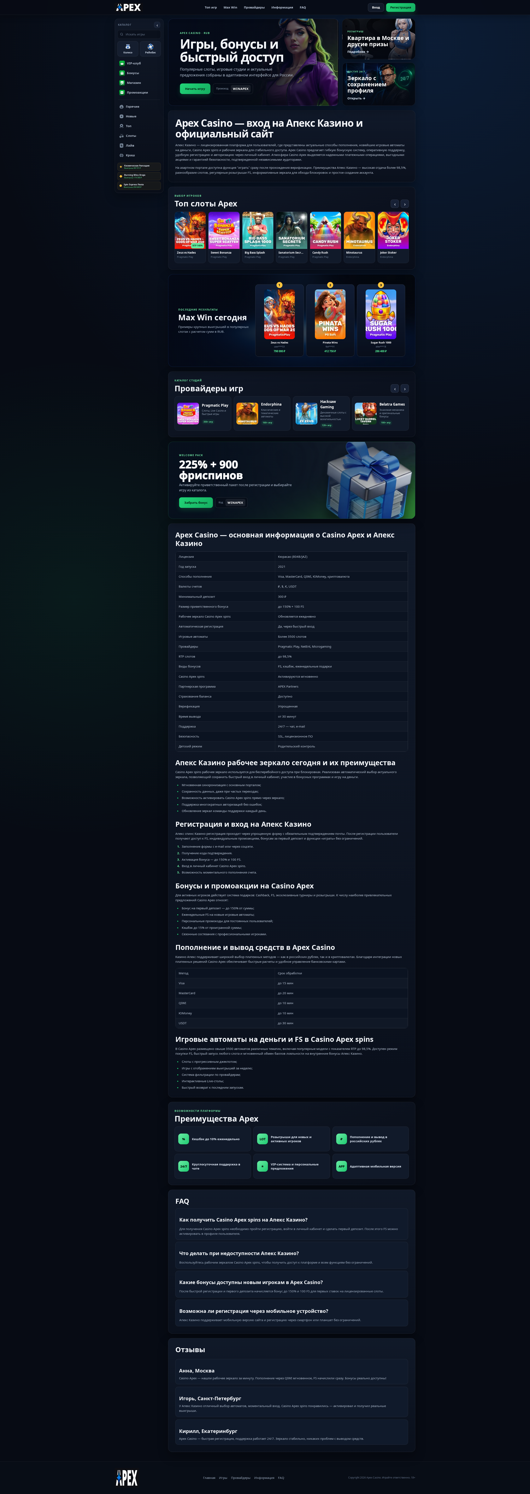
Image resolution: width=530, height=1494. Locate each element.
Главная (209, 1478)
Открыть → (356, 98)
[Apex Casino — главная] (129, 7)
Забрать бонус (196, 502)
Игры (223, 1478)
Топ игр (211, 7)
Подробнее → (358, 51)
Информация (282, 7)
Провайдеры (254, 7)
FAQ (303, 7)
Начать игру (195, 89)
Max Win (230, 7)
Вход (376, 7)
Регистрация (400, 7)
